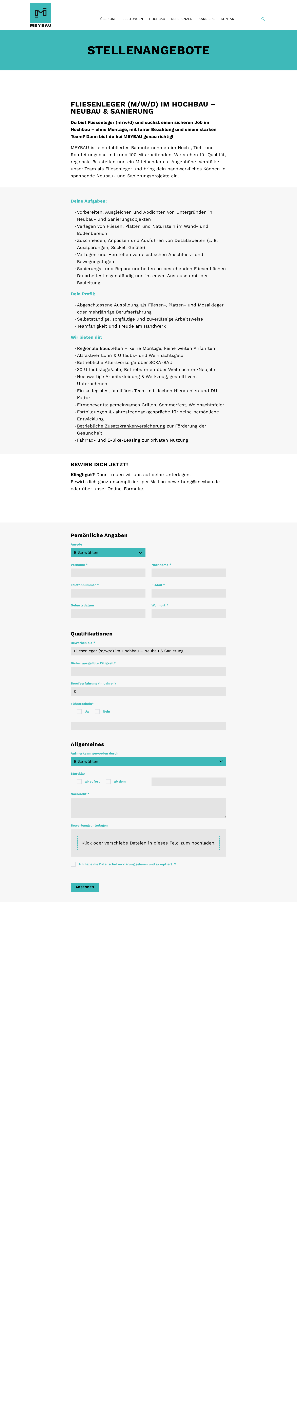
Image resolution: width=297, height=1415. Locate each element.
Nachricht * (80, 794)
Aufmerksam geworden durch (94, 753)
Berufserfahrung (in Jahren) (93, 683)
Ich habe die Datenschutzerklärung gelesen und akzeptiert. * (127, 864)
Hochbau (157, 19)
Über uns (108, 19)
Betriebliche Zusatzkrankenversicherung (121, 425)
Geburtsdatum (82, 605)
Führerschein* (82, 704)
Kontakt (228, 19)
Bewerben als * (83, 643)
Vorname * (79, 565)
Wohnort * (160, 605)
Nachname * (161, 565)
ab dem (120, 781)
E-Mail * (158, 585)
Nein (106, 711)
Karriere (207, 19)
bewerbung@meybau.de (193, 481)
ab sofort (92, 781)
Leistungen (132, 19)
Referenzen (182, 19)
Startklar (78, 773)
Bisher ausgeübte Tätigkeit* (93, 663)
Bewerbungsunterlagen (89, 825)
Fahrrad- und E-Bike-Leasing (108, 440)
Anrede (76, 544)
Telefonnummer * (85, 585)
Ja (87, 711)
